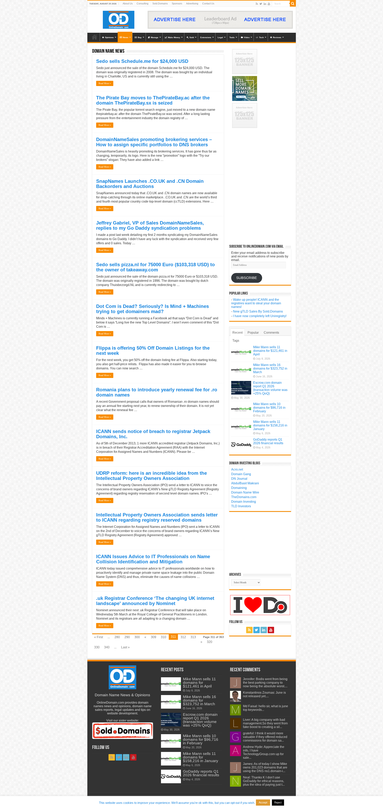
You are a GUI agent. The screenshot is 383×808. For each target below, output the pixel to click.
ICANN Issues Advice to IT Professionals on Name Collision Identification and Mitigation (153, 559)
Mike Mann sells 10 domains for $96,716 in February (269, 407)
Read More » (105, 83)
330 (97, 647)
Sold (192, 37)
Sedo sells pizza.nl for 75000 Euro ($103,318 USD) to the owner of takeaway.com (155, 267)
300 (137, 637)
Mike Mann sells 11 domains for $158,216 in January (270, 425)
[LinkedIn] (265, 3)
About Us (128, 3)
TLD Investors (241, 506)
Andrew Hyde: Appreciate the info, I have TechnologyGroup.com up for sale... (263, 752)
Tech (261, 37)
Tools (232, 37)
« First (98, 637)
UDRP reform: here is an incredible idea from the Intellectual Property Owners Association (151, 475)
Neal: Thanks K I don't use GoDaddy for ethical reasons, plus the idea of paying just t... (264, 781)
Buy (140, 37)
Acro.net (237, 469)
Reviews (277, 37)
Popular (253, 332)
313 (193, 637)
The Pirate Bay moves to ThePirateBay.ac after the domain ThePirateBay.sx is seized (153, 100)
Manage (154, 37)
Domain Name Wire (245, 492)
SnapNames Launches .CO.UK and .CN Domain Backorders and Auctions (150, 183)
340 (107, 647)
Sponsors (177, 3)
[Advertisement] (275, 61)
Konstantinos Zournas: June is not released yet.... (264, 694)
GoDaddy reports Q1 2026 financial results (268, 441)
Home (94, 37)
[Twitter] (261, 3)
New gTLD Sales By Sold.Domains (258, 311)
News (125, 37)
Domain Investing (243, 501)
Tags (235, 340)
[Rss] (256, 3)
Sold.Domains (160, 3)
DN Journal (239, 478)
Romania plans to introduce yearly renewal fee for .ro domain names (156, 392)
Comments (271, 332)
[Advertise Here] (220, 19)
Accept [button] (263, 802)
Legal (220, 37)
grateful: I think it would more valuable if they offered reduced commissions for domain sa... (265, 737)
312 (183, 637)
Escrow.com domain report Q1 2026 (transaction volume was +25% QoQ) (270, 388)
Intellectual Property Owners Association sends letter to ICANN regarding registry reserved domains (157, 517)
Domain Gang (241, 474)
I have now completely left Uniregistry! (259, 316)
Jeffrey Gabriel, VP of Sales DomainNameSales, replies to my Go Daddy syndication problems (150, 225)
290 (127, 637)
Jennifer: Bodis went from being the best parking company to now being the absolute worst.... (265, 682)
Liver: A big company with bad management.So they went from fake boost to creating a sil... (265, 723)
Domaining (239, 488)
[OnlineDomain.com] (118, 19)
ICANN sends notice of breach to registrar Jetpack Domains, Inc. (153, 434)
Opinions (109, 37)
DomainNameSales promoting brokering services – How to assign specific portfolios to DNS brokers (154, 142)
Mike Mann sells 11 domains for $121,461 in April (270, 350)
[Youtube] (268, 3)
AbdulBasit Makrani (245, 483)
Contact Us (208, 3)
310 (163, 637)
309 (153, 637)
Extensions (205, 37)
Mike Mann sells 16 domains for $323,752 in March (270, 368)
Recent (237, 332)
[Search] (293, 4)
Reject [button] (278, 802)
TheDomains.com (243, 497)
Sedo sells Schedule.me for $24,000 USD (142, 61)
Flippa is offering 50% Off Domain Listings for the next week (153, 350)
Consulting (142, 3)
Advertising (192, 3)
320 (209, 642)
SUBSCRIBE (246, 278)
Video (247, 37)
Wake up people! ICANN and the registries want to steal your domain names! (256, 303)
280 (117, 637)
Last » (125, 647)
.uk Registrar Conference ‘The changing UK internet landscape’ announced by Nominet (155, 600)
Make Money (174, 37)
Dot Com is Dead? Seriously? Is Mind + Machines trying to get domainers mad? (152, 309)
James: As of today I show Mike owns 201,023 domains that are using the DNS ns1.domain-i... (265, 767)
